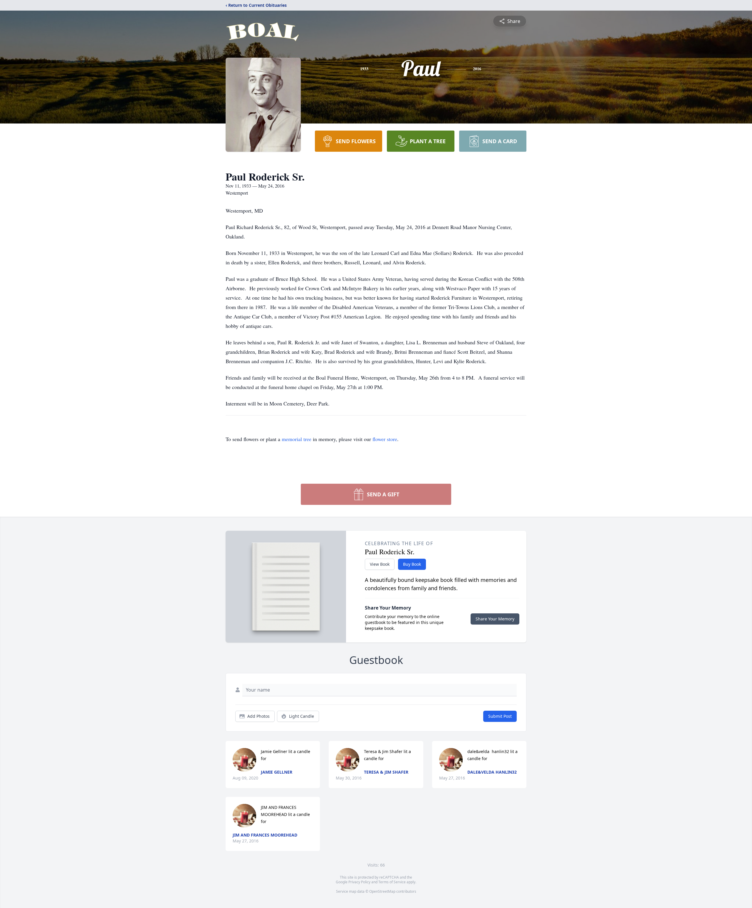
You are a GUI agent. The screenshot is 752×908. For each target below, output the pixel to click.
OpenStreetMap (382, 891)
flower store (384, 439)
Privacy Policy (359, 881)
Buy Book (412, 564)
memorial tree (296, 439)
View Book (380, 564)
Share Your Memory (495, 619)
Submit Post (500, 716)
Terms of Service (392, 881)
